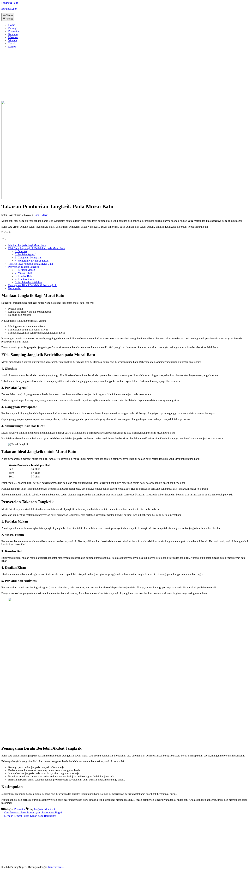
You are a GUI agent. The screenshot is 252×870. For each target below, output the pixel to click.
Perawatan (14, 31)
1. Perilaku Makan (25, 269)
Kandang (13, 34)
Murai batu (50, 809)
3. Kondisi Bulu (23, 276)
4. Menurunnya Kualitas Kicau (32, 260)
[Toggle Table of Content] (4, 239)
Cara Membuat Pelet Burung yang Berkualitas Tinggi (33, 812)
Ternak (12, 43)
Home (11, 24)
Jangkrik (38, 809)
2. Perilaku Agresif (25, 254)
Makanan (13, 37)
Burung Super (9, 8)
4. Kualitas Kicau (24, 279)
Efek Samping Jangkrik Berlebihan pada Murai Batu (36, 248)
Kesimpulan (14, 288)
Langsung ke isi (10, 2)
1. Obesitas (21, 251)
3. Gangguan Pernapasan (28, 257)
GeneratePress (55, 867)
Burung (12, 28)
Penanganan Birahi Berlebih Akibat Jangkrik (32, 285)
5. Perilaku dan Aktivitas (28, 282)
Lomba (12, 46)
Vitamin (12, 40)
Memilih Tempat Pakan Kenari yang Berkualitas (30, 815)
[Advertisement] (126, 75)
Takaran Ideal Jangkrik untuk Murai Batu (30, 263)
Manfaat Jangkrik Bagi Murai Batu (27, 245)
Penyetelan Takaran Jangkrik (23, 266)
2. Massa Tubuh (23, 272)
